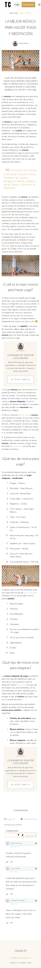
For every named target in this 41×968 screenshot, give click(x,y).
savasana (21, 685)
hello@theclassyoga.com (20, 958)
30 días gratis (20, 379)
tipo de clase (23, 415)
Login (17, 5)
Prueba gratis (28, 5)
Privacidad (22, 963)
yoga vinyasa (29, 593)
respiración (17, 446)
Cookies (29, 963)
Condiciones (13, 963)
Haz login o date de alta (30, 819)
